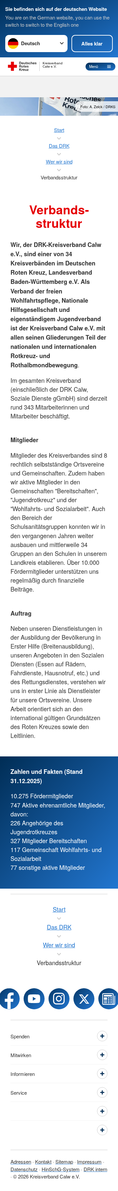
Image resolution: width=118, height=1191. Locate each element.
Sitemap (64, 1161)
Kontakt (43, 1161)
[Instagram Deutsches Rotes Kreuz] (59, 998)
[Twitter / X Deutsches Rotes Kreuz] (83, 998)
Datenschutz (24, 1169)
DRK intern (95, 1169)
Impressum (89, 1161)
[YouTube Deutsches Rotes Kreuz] (34, 998)
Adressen (20, 1161)
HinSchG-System (61, 1169)
